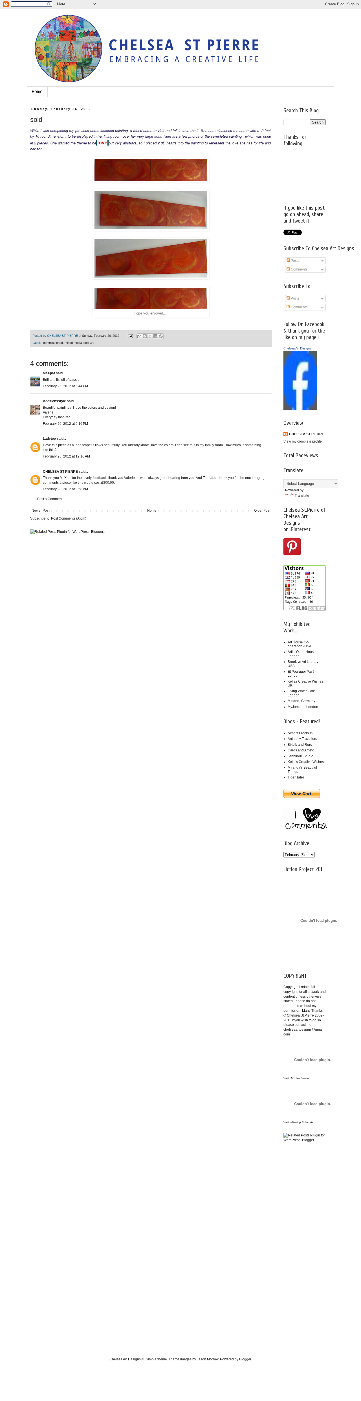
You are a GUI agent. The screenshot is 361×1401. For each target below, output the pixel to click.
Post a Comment (50, 499)
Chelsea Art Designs (297, 348)
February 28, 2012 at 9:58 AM (65, 489)
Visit (296, 1078)
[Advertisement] (57, 1254)
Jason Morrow (207, 1359)
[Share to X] (150, 336)
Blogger (245, 1359)
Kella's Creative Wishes (306, 762)
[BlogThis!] (145, 336)
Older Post (262, 511)
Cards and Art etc (301, 750)
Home (37, 91)
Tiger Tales (296, 777)
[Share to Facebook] (155, 336)
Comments (298, 269)
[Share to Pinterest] (161, 336)
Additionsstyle (54, 401)
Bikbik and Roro (300, 745)
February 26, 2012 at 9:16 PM (65, 424)
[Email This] (139, 336)
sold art (88, 342)
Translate (302, 496)
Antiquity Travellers (302, 739)
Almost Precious (300, 733)
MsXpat (49, 373)
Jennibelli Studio (300, 756)
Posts (294, 261)
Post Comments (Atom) (68, 518)
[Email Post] (130, 335)
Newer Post (40, 511)
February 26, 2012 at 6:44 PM (65, 386)
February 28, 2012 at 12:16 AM (66, 456)
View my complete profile (302, 441)
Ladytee (49, 439)
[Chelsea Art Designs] (300, 409)
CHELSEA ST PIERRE (60, 472)
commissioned (53, 342)
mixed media (73, 342)
